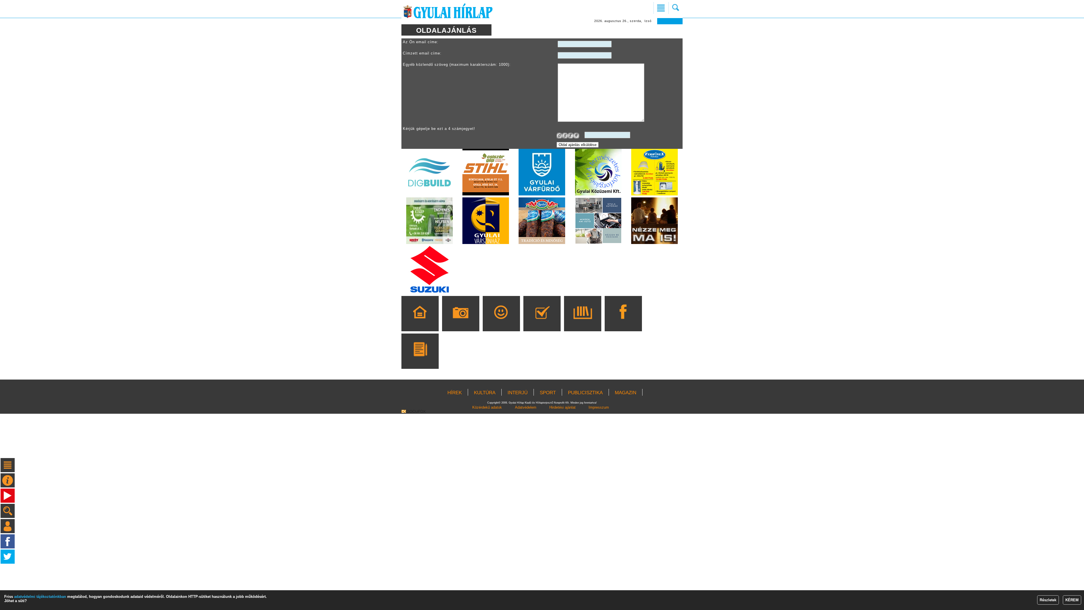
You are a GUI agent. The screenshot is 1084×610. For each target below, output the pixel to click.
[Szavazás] (541, 322)
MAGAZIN (625, 392)
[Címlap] (419, 322)
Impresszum (599, 407)
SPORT (548, 392)
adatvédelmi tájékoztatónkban (40, 596)
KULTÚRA (484, 392)
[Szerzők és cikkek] (419, 359)
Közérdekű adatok (487, 407)
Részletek (1048, 600)
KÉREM (1072, 600)
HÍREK (454, 392)
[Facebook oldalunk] (623, 322)
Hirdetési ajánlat (562, 407)
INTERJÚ (518, 392)
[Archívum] (582, 322)
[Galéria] (460, 322)
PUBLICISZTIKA (585, 392)
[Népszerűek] (501, 322)
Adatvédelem (525, 407)
